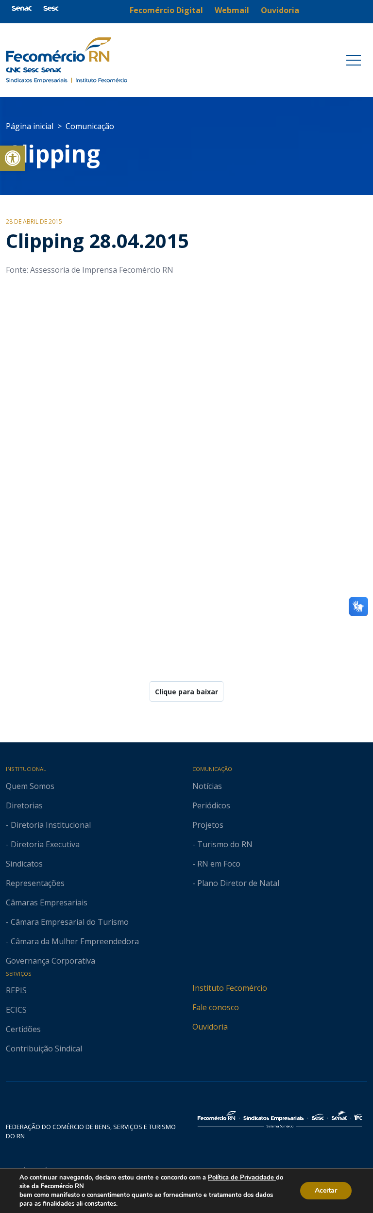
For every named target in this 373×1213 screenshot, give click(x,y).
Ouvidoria (210, 1026)
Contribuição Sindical (44, 1048)
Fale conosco (215, 1007)
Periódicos (211, 805)
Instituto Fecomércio (229, 988)
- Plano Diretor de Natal (235, 883)
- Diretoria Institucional (48, 825)
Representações (35, 883)
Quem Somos (30, 786)
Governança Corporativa (50, 960)
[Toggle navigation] (353, 60)
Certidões (23, 1029)
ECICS (16, 1009)
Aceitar (326, 1190)
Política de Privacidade (242, 1177)
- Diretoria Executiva (43, 844)
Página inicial (29, 126)
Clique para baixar (186, 691)
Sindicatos (24, 863)
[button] (12, 158)
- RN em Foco (216, 863)
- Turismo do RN (222, 844)
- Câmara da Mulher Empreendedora (72, 941)
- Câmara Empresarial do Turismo (67, 922)
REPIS (16, 990)
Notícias (207, 786)
